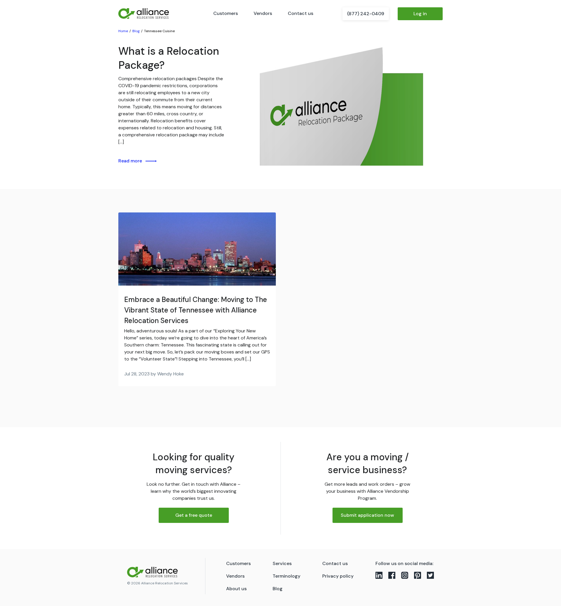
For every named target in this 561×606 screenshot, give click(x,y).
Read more (130, 161)
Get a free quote (193, 515)
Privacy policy (338, 576)
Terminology (286, 576)
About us (236, 589)
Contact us (300, 13)
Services (282, 563)
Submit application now (367, 515)
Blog (278, 589)
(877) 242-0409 (365, 14)
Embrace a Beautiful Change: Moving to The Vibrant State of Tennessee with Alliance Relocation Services (195, 310)
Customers (225, 13)
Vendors (263, 13)
